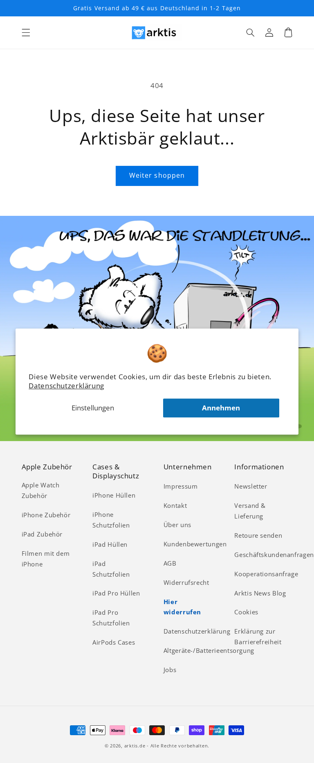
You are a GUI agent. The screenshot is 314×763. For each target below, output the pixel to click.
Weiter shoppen (157, 175)
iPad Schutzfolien (111, 568)
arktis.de (135, 746)
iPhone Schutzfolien (111, 519)
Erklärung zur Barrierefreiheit (257, 636)
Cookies (246, 612)
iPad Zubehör (42, 534)
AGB (170, 563)
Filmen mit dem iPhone (46, 558)
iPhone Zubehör (46, 515)
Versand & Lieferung (250, 510)
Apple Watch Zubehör (41, 490)
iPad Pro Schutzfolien (111, 617)
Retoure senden (258, 535)
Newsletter (250, 486)
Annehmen (221, 407)
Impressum (181, 486)
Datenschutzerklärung (66, 385)
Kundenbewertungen (195, 544)
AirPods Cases (113, 642)
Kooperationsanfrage (266, 574)
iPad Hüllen (110, 544)
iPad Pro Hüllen (116, 593)
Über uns (177, 525)
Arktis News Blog (260, 593)
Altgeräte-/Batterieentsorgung (209, 650)
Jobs (170, 670)
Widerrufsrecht (186, 582)
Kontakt (175, 505)
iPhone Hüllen (113, 495)
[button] (25, 32)
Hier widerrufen (182, 607)
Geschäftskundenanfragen (274, 554)
